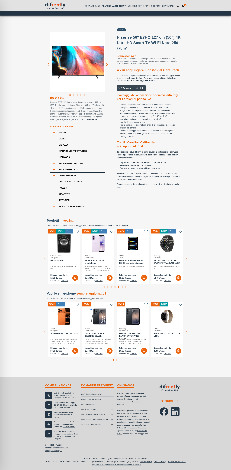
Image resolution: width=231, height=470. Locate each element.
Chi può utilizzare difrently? (91, 399)
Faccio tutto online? (88, 409)
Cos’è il (88, 404)
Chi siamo (155, 6)
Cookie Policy (160, 462)
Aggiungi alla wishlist (133, 88)
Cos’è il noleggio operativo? (91, 394)
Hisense (121, 30)
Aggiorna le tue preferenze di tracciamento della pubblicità (116, 465)
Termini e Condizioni (177, 462)
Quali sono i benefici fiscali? (91, 424)
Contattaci (168, 6)
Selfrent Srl (137, 413)
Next (107, 62)
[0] (183, 6)
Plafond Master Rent (114, 6)
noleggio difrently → (53, 451)
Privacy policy (146, 462)
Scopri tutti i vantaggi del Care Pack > (141, 80)
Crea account (92, 6)
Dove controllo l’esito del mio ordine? (95, 419)
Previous (48, 62)
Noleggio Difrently (138, 6)
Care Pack (74, 281)
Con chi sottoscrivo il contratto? (93, 414)
